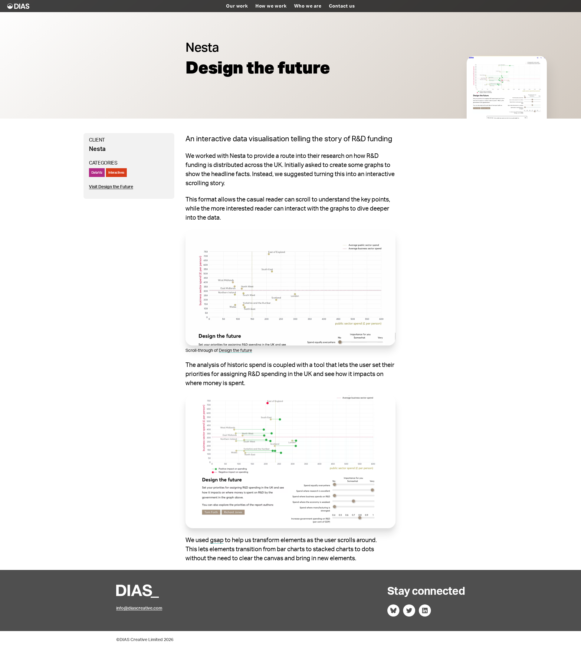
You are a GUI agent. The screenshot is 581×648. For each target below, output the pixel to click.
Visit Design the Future (111, 186)
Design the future (235, 350)
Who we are (308, 6)
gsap (217, 540)
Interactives (116, 172)
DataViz (96, 172)
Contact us (342, 6)
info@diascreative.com (139, 607)
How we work (271, 6)
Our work (237, 6)
